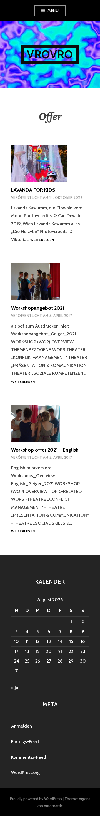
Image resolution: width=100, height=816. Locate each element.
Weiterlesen (42, 240)
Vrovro (50, 54)
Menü (53, 10)
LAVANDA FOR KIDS (33, 190)
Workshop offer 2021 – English (45, 450)
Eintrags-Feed (25, 741)
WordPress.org (25, 772)
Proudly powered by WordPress (36, 798)
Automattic (53, 805)
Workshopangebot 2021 (37, 308)
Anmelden (21, 726)
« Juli (16, 687)
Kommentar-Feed (28, 757)
